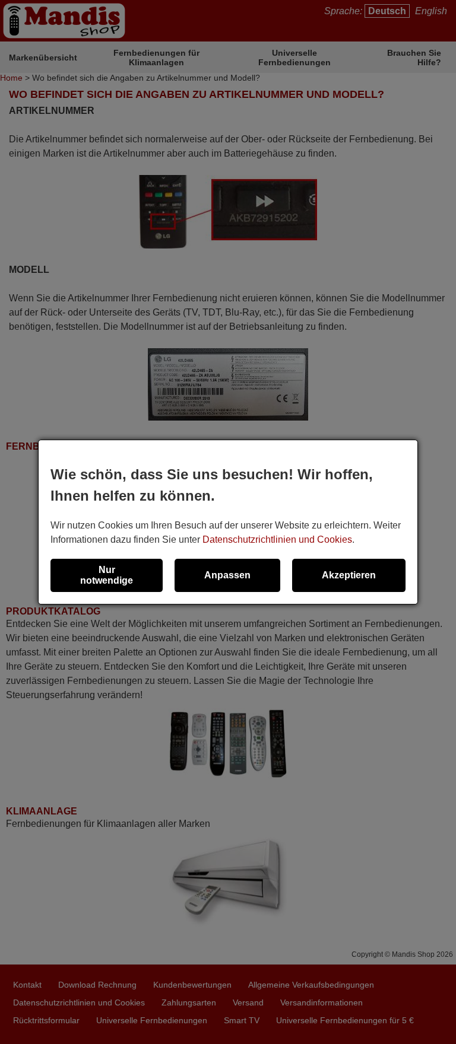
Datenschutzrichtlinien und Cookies (277, 539)
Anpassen (227, 575)
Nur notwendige (106, 575)
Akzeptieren (349, 575)
